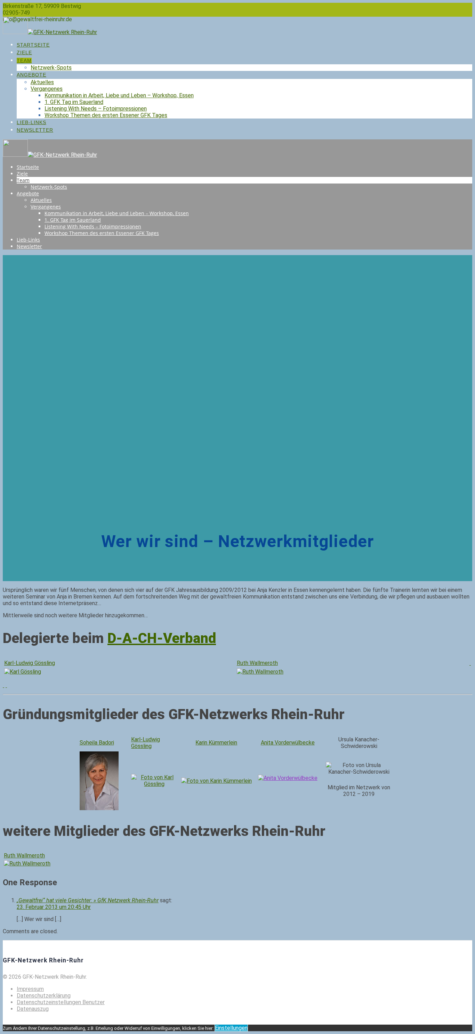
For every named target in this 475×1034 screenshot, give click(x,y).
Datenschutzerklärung (44, 995)
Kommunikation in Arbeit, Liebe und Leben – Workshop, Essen (119, 95)
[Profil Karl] (470, 663)
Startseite (33, 45)
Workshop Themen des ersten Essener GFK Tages (106, 115)
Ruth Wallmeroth (257, 663)
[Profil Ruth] (27, 863)
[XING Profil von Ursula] (3, 685)
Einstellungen (231, 1028)
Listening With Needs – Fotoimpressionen (96, 108)
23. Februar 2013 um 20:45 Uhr (54, 907)
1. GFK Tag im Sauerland (74, 102)
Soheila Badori (97, 742)
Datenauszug (33, 1008)
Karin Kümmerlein (216, 742)
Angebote (31, 75)
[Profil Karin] (216, 780)
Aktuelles (42, 82)
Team (24, 60)
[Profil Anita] (287, 778)
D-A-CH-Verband (161, 638)
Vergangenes (47, 89)
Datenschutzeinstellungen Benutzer (61, 1002)
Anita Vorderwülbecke (288, 742)
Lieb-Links (31, 122)
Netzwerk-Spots (51, 67)
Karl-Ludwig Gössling (29, 663)
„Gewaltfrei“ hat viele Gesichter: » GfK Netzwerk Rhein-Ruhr (88, 900)
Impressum (30, 989)
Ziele (24, 52)
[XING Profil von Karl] (6, 685)
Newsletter (35, 130)
